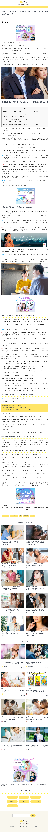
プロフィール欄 (5, 515)
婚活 (21, 515)
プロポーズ (35, 797)
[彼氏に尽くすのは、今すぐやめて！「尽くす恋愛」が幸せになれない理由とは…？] (13, 713)
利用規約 (35, 826)
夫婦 (24, 801)
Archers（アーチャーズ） (9, 482)
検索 (33, 815)
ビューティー (35, 801)
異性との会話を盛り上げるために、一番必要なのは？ (16, 116)
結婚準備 (12, 801)
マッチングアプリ (14, 515)
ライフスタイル (12, 805)
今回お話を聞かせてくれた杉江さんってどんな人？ (15, 114)
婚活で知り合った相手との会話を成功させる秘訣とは (16, 119)
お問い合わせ (12, 826)
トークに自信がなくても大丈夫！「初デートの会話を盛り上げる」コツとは (23, 432)
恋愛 (12, 797)
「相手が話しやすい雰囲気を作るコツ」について (29, 140)
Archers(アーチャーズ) (23, 446)
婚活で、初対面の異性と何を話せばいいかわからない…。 (27, 144)
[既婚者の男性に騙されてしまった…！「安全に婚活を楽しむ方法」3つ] (13, 686)
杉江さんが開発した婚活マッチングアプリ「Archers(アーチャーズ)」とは (20, 124)
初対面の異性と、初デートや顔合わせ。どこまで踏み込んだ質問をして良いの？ (22, 111)
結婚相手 (32, 515)
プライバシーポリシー (24, 826)
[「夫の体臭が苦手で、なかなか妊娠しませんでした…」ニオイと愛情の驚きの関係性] (13, 741)
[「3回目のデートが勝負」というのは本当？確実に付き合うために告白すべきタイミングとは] (13, 658)
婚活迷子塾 (26, 515)
